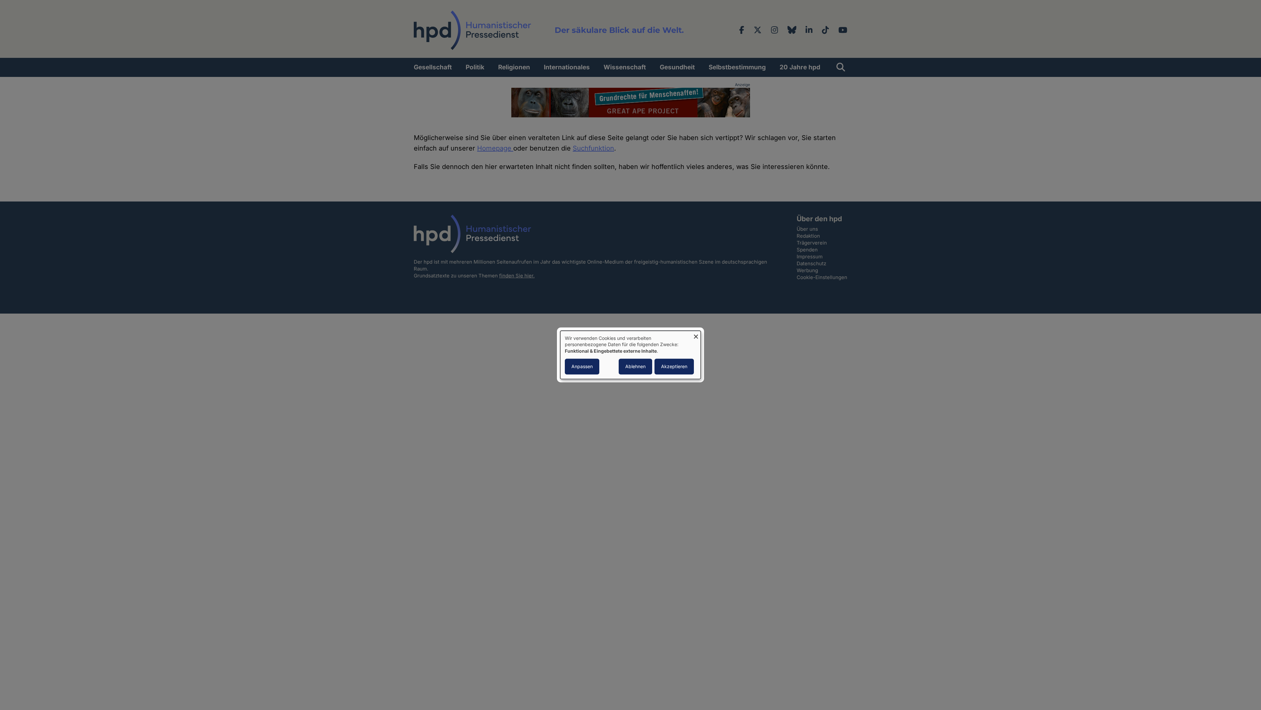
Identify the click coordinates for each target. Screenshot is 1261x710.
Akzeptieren (674, 366)
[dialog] (630, 355)
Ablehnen (635, 366)
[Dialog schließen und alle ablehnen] (696, 335)
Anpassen (582, 366)
